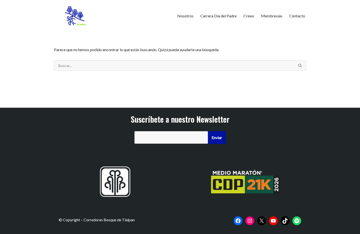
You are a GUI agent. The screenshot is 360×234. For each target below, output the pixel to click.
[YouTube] (273, 220)
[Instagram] (249, 220)
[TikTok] (285, 220)
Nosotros (185, 15)
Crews (248, 15)
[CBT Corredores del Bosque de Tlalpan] (76, 15)
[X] (261, 220)
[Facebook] (238, 220)
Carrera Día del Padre (218, 15)
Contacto (297, 15)
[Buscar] (300, 65)
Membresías (271, 15)
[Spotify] (296, 220)
